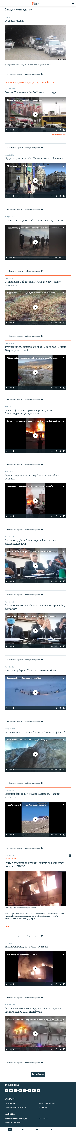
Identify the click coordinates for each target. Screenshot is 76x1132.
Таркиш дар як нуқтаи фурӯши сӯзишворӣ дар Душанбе (30, 486)
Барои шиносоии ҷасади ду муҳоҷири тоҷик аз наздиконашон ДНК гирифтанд (39, 1020)
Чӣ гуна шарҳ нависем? (47, 1103)
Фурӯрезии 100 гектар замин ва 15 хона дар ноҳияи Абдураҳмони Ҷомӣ (36, 358)
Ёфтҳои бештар (38, 1074)
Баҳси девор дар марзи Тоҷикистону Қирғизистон (27, 228)
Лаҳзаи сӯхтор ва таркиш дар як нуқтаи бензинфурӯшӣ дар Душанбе (35, 421)
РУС (51, 1129)
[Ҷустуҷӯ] (65, 1129)
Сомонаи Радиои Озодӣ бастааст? (16, 1107)
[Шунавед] (23, 1129)
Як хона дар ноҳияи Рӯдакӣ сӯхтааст (22, 954)
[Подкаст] (38, 1090)
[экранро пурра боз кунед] (64, 130)
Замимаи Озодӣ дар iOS (13, 1122)
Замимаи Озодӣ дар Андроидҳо (16, 1119)
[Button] (15, 74)
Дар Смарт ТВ (43, 1119)
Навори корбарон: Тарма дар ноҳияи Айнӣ (24, 678)
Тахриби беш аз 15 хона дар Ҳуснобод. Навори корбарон (29, 805)
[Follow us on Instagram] (20, 1090)
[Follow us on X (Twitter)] (25, 1090)
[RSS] (34, 1090)
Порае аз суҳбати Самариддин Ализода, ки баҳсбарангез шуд (32, 552)
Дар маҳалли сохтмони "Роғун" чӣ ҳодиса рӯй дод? (27, 740)
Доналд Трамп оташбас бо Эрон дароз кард (24, 100)
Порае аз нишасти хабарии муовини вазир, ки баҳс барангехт (32, 617)
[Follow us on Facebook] (11, 1090)
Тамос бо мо (43, 1107)
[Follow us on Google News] (6, 1090)
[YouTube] (37, 1129)
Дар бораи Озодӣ (10, 1103)
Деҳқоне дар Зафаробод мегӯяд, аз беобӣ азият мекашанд (31, 293)
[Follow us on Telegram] (29, 1090)
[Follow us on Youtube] (16, 1090)
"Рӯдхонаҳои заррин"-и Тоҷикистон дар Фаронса (26, 166)
